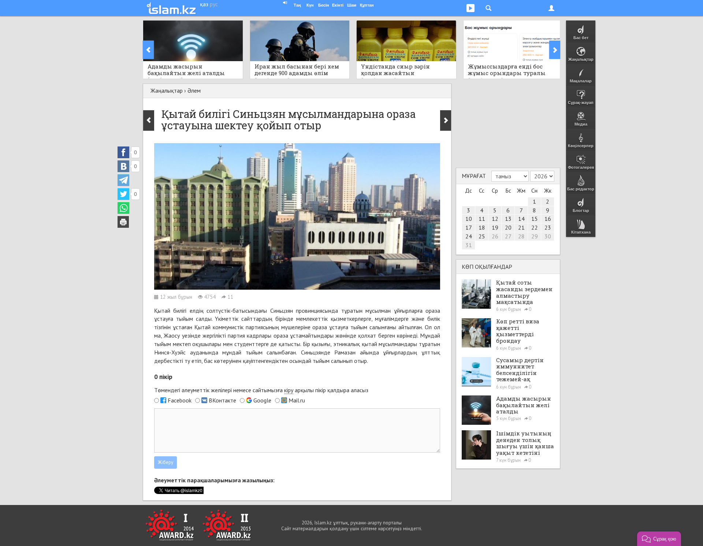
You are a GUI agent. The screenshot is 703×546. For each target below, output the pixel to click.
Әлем (194, 90)
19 (495, 227)
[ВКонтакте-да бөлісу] (123, 166)
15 (534, 218)
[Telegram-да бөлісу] (123, 180)
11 (482, 218)
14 (521, 218)
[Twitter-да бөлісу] (123, 194)
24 (468, 236)
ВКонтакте (222, 400)
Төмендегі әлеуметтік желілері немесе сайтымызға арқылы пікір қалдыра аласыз (261, 390)
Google (262, 400)
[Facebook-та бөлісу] (123, 152)
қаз (204, 4)
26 (495, 236)
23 (547, 227)
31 (468, 245)
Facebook (179, 400)
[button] (659, 538)
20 (508, 227)
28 (521, 236)
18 (482, 227)
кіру (288, 390)
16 (547, 218)
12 (495, 218)
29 (534, 236)
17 (468, 227)
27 (508, 236)
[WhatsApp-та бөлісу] (123, 208)
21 (521, 227)
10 (468, 218)
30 (547, 236)
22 (534, 227)
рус (214, 4)
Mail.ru (297, 400)
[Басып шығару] (123, 222)
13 (508, 218)
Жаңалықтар (166, 90)
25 (482, 236)
